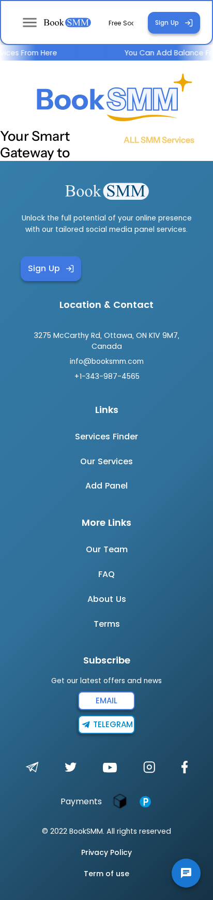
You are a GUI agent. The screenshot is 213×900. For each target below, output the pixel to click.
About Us (106, 599)
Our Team (107, 549)
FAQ (106, 574)
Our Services (106, 461)
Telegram (113, 724)
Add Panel (106, 486)
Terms (107, 624)
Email (106, 700)
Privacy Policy (106, 852)
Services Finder (106, 436)
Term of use (106, 873)
